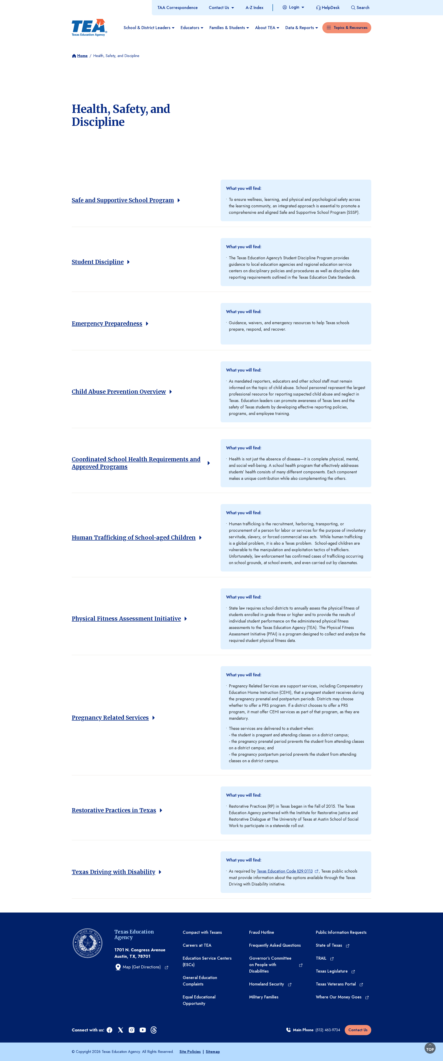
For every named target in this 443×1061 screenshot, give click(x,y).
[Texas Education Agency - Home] (89, 27)
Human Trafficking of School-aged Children (134, 537)
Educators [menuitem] (190, 28)
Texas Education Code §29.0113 (285, 871)
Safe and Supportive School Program (123, 200)
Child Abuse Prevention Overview (119, 391)
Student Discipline (98, 262)
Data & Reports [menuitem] (299, 28)
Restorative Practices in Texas (114, 810)
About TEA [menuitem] (265, 28)
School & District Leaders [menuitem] (147, 28)
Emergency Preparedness (107, 323)
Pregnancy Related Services (110, 717)
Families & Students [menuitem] (227, 28)
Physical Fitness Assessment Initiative (126, 618)
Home (82, 55)
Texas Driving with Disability (113, 872)
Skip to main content (19, 4)
